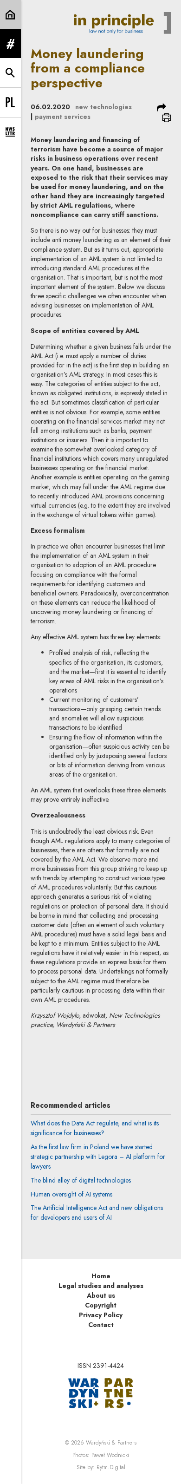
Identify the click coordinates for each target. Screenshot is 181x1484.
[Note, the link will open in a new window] (100, 1392)
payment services (62, 116)
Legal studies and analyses (100, 1285)
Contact (101, 1324)
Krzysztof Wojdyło (107, 1053)
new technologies (103, 106)
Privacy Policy (101, 1315)
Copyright (100, 1305)
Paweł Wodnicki (110, 1455)
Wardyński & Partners (111, 1442)
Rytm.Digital (111, 1467)
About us (101, 1295)
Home (100, 1276)
